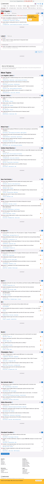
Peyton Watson (8, 213)
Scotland (4, 319)
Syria (11, 349)
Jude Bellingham (5, 263)
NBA (7, 8)
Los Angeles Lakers (12, 8)
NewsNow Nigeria (25, 462)
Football (24, 5)
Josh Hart (4, 196)
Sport (28, 5)
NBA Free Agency (23, 132)
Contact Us (3, 462)
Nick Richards (5, 183)
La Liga (15, 263)
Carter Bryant (10, 399)
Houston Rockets (26, 24)
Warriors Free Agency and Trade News (15, 153)
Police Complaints (6, 306)
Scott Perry (4, 192)
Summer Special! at (21, 1)
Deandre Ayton (12, 20)
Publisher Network (4, 469)
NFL (18, 235)
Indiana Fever (5, 289)
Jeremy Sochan (5, 399)
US (11, 336)
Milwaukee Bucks (11, 442)
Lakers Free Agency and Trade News (16, 24)
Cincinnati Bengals (6, 247)
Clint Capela (3, 8)
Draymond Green (13, 136)
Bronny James (5, 217)
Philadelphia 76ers (11, 217)
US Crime (10, 345)
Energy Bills (8, 319)
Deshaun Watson (5, 239)
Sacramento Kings (10, 192)
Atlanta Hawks (12, 80)
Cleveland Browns (12, 239)
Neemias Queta (11, 113)
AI (16, 5)
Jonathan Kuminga (6, 80)
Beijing (8, 340)
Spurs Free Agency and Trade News (13, 395)
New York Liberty (10, 289)
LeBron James (17, 217)
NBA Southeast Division (16, 183)
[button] (14, 13)
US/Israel (7, 349)
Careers (2, 471)
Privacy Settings (25, 473)
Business (20, 5)
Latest (5, 13)
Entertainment (33, 5)
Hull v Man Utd (5, 259)
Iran (8, 5)
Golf (14, 285)
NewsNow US (24, 461)
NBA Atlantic (7, 101)
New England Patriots (13, 235)
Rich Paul (4, 213)
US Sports (11, 101)
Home (2, 460)
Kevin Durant (5, 395)
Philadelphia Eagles (6, 235)
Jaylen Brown (16, 356)
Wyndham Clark (10, 285)
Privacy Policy (24, 469)
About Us (2, 461)
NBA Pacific (17, 20)
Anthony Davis (5, 84)
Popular (8, 13)
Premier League (11, 255)
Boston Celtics (19, 8)
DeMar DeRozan (11, 166)
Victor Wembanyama (8, 386)
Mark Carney (5, 336)
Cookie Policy (24, 470)
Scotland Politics (13, 319)
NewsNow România (26, 463)
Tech (37, 5)
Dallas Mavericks (17, 84)
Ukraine (4, 5)
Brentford (4, 255)
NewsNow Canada (25, 465)
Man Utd (9, 259)
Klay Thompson (10, 84)
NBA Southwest (15, 386)
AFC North (11, 247)
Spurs (7, 255)
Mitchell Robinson (6, 113)
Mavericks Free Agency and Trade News (15, 406)
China (11, 340)
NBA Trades (24, 406)
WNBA (15, 289)
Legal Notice (24, 471)
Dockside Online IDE (4, 472)
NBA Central (5, 446)
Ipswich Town (5, 267)
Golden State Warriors (32, 8)
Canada (8, 336)
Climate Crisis (12, 5)
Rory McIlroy (5, 285)
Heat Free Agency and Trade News (14, 132)
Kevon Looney (13, 92)
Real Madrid (11, 263)
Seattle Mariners (5, 243)
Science (41, 5)
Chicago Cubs (11, 243)
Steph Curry (4, 153)
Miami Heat (25, 8)
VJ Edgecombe (5, 356)
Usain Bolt (4, 340)
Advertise (2, 470)
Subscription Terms (26, 472)
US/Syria (4, 349)
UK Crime (4, 310)
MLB (15, 243)
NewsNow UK (24, 460)
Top (2, 13)
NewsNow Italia (25, 464)
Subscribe (3, 463)
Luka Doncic (5, 88)
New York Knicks (40, 8)
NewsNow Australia (26, 466)
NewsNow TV (3, 464)
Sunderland (10, 267)
